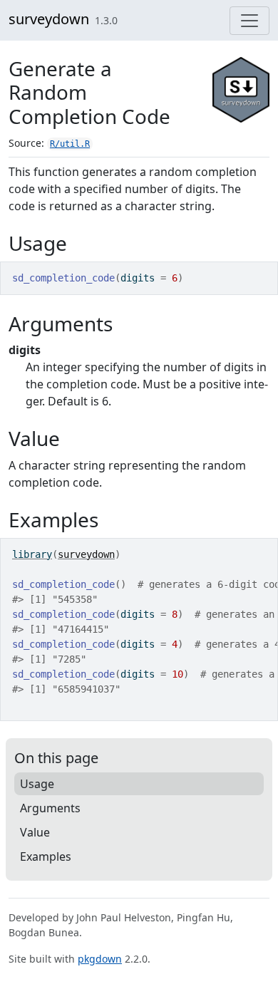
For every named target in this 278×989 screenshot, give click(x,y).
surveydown (49, 19)
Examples (45, 856)
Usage (37, 784)
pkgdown (100, 958)
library (32, 554)
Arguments (50, 808)
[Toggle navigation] (249, 20)
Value (35, 832)
